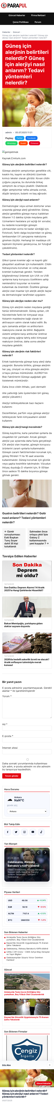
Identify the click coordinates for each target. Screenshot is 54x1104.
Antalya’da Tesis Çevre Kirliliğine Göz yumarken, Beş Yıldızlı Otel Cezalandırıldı (25, 938)
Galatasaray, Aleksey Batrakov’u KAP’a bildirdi (27, 948)
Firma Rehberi (38, 15)
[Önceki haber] (38, 852)
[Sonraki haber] (44, 852)
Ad (4, 724)
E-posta (7, 736)
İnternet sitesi (10, 747)
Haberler (6, 32)
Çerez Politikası (21, 22)
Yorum (7, 696)
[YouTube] (32, 832)
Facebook (31, 138)
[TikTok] (41, 832)
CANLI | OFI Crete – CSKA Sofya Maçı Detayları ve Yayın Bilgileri (28, 953)
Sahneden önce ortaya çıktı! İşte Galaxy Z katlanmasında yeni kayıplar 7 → (39, 537)
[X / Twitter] (16, 832)
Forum (38, 22)
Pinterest (34, 143)
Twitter (19, 138)
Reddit (23, 143)
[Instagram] (24, 832)
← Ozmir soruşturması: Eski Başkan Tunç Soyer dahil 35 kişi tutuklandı (12, 539)
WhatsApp (11, 143)
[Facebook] (7, 832)
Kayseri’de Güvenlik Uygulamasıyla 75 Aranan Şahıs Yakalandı (27, 944)
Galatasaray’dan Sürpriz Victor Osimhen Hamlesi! (24, 958)
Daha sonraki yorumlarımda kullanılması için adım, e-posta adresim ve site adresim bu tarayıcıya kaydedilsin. (26, 766)
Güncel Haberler (17, 15)
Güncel (16, 32)
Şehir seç (12, 805)
